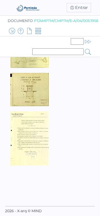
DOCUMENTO (53, 20)
